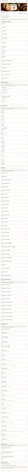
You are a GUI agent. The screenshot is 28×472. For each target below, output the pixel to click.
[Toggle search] (27, 17)
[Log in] (27, 1)
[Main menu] (1, 1)
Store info (21, 13)
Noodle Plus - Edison (5, 0)
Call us (25, 13)
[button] (14, 24)
